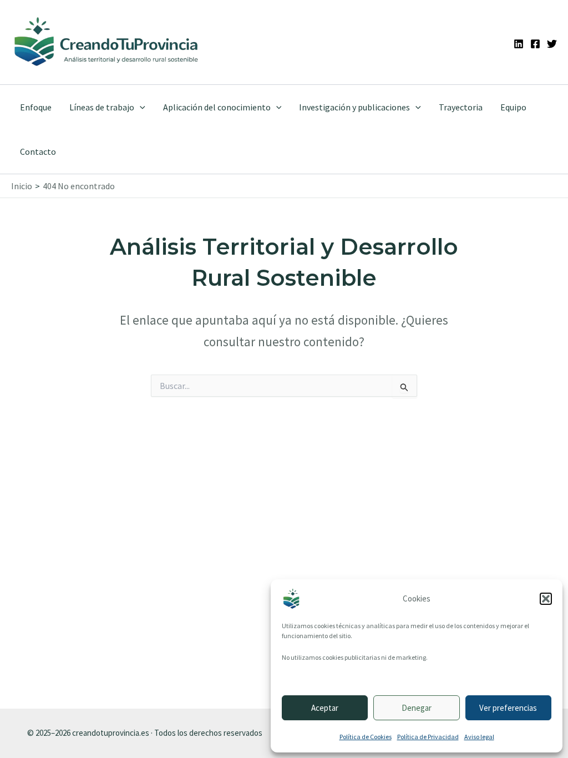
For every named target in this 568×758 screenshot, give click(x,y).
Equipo (513, 107)
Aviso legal (479, 736)
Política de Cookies (365, 736)
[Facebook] (535, 44)
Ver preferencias (508, 708)
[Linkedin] (519, 44)
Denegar (417, 708)
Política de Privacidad (428, 736)
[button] (545, 598)
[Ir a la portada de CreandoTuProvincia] (106, 42)
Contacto (38, 151)
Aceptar (324, 708)
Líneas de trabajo (101, 107)
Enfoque (36, 107)
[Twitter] (552, 44)
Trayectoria (461, 107)
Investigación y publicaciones (354, 107)
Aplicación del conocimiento (217, 107)
